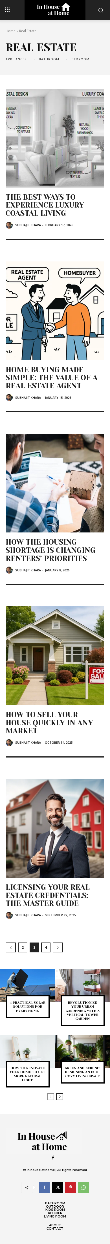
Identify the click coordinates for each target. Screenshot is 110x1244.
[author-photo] (10, 225)
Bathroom (49, 59)
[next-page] (58, 947)
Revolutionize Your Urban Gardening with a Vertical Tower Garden (82, 1011)
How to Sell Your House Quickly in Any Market (49, 722)
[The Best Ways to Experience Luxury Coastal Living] (55, 138)
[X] (57, 1187)
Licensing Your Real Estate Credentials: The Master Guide (48, 895)
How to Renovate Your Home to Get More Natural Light (27, 1074)
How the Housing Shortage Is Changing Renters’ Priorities (50, 550)
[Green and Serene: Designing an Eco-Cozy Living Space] (82, 1051)
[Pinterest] (70, 1187)
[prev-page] (11, 947)
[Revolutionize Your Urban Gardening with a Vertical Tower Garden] (82, 985)
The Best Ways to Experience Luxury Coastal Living (45, 205)
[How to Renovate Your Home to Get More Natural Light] (27, 1051)
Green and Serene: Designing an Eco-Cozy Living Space (82, 1072)
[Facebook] (53, 1158)
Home (11, 30)
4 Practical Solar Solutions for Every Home (27, 1007)
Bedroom (80, 59)
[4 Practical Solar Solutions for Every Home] (27, 985)
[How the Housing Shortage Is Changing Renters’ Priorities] (55, 483)
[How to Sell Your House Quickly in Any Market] (55, 655)
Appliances (16, 59)
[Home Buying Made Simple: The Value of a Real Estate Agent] (55, 310)
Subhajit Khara (28, 225)
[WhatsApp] (83, 1187)
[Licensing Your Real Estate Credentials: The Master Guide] (55, 828)
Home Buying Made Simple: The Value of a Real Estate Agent (52, 378)
